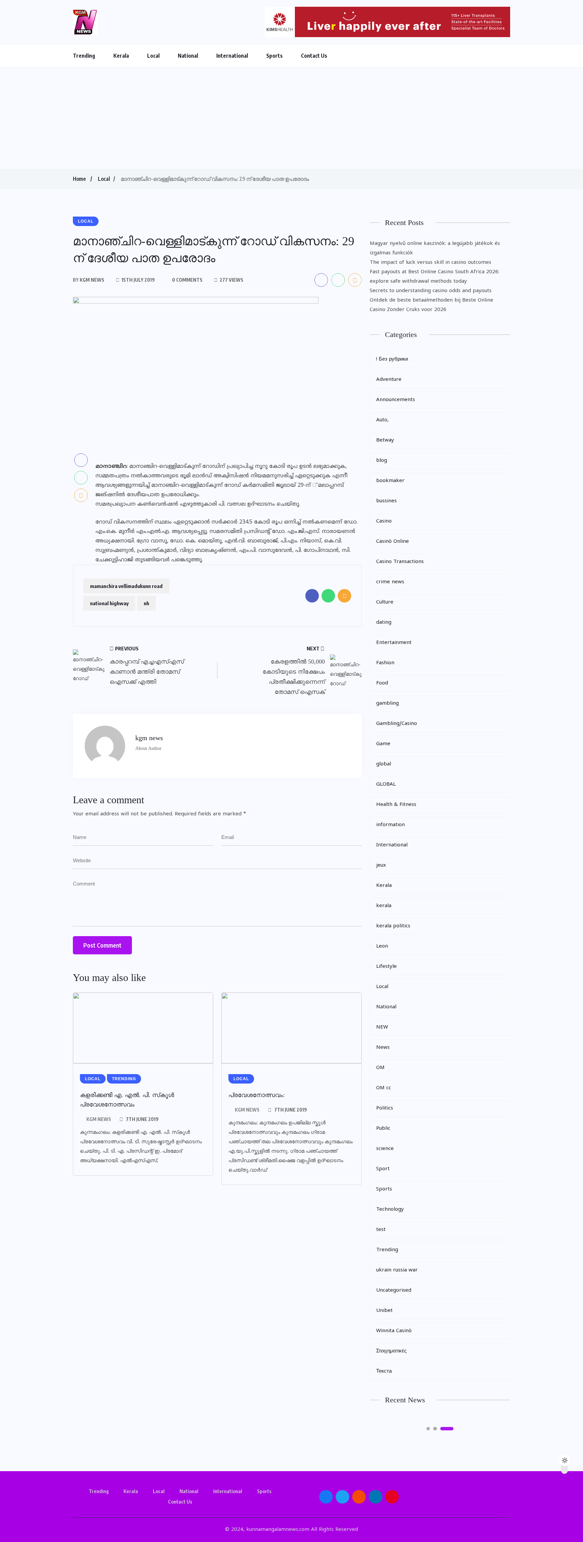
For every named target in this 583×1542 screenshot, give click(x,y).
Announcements (395, 400)
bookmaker (390, 481)
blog (381, 460)
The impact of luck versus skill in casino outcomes (430, 262)
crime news (390, 582)
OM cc (383, 1088)
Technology (390, 1209)
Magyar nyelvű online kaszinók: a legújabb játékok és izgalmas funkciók (435, 248)
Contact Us (314, 55)
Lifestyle (386, 966)
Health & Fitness (396, 805)
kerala (383, 906)
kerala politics (393, 926)
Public (383, 1128)
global (383, 764)
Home (79, 178)
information (390, 825)
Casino (384, 521)
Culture (384, 602)
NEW (382, 1027)
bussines (386, 501)
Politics (384, 1108)
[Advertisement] (291, 118)
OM (380, 1068)
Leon (382, 946)
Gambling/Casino (396, 724)
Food (382, 683)
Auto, (382, 420)
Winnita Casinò (394, 1331)
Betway (385, 440)
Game (383, 744)
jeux (381, 865)
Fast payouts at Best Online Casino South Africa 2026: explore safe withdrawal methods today (434, 277)
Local (153, 55)
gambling (387, 703)
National (188, 55)
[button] (428, 1428)
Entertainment (394, 643)
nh (146, 603)
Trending (84, 55)
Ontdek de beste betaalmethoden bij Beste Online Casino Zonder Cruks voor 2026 (431, 305)
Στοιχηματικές (391, 1351)
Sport (383, 1169)
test (381, 1230)
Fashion (385, 663)
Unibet (384, 1311)
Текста (384, 1371)
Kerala (121, 55)
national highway (109, 603)
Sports (274, 55)
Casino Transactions (400, 562)
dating (383, 622)
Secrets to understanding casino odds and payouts (431, 291)
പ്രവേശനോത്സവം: (256, 1095)
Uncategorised (393, 1290)
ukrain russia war (397, 1270)
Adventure (388, 379)
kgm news (98, 1119)
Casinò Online (392, 541)
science (385, 1149)
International (232, 55)
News (383, 1047)
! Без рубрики (392, 359)
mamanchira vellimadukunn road (126, 586)
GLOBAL (386, 784)
